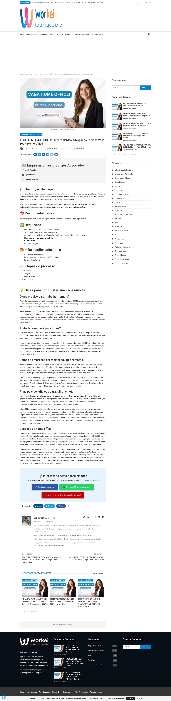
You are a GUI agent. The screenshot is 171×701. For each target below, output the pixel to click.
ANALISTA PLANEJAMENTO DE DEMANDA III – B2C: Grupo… (73, 649)
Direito (39, 134)
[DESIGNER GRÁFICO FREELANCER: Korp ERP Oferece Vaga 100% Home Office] (117, 136)
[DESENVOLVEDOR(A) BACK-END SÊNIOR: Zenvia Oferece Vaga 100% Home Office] (63, 588)
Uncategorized (120, 251)
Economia (118, 190)
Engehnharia (119, 198)
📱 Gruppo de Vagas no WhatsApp (77, 487)
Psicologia (119, 227)
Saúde (117, 235)
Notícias (118, 219)
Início (22, 34)
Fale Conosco (54, 34)
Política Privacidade (81, 34)
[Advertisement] (85, 54)
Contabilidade (120, 182)
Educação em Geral (122, 194)
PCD (116, 223)
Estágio (117, 202)
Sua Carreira (119, 239)
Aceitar (130, 698)
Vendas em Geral (121, 263)
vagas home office (48, 307)
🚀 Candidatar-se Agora (44, 487)
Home (22, 692)
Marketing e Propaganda (124, 214)
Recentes (43, 34)
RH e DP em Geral (121, 231)
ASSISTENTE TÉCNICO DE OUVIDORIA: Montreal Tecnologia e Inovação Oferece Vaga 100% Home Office (41, 559)
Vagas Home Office (27, 134)
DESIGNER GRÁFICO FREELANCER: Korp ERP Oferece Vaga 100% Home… (136, 136)
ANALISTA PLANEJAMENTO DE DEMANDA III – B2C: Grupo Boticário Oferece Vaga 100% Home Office (67, 2)
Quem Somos (31, 34)
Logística (118, 210)
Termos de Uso (97, 34)
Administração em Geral (124, 170)
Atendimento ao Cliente (124, 174)
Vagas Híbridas (120, 255)
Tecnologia (119, 243)
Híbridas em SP (120, 206)
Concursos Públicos (122, 178)
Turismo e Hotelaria (122, 247)
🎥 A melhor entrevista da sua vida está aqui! (63, 495)
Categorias (66, 34)
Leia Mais (139, 698)
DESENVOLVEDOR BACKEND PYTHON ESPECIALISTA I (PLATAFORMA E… (73, 676)
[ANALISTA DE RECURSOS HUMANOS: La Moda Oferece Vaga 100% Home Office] (117, 147)
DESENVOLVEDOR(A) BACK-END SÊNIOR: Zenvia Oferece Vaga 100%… (74, 662)
